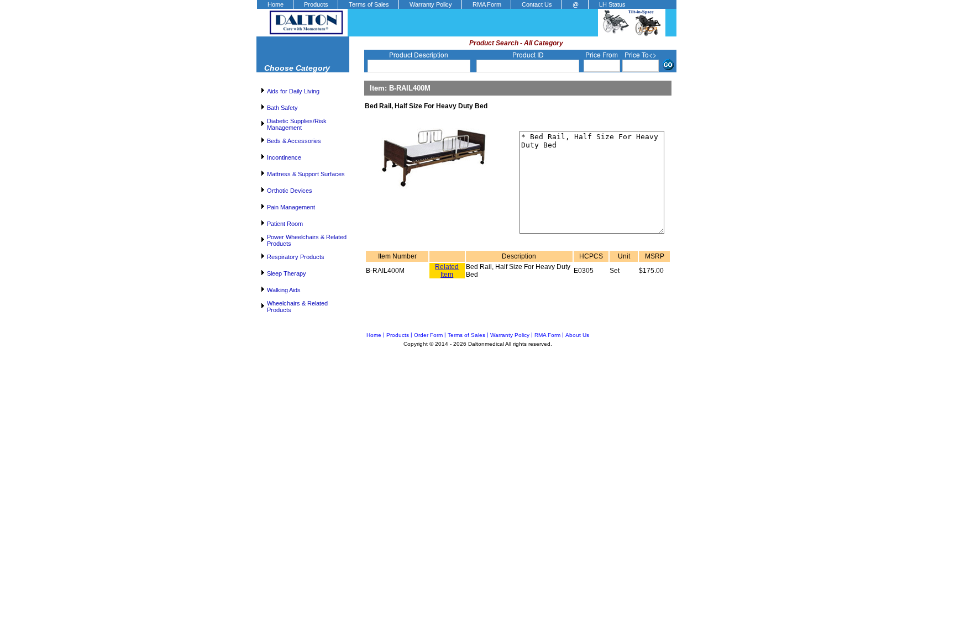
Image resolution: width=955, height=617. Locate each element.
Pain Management (291, 207)
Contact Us (537, 4)
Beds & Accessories (294, 141)
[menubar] (445, 4)
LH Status (612, 4)
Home (275, 4)
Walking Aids (284, 290)
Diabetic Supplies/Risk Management (297, 124)
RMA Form (487, 4)
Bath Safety (282, 107)
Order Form (428, 335)
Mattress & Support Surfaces (306, 174)
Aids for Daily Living (293, 91)
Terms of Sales (369, 4)
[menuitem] (274, 4)
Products (316, 4)
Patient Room (285, 223)
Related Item (447, 270)
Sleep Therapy (286, 273)
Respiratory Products (295, 257)
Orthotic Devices (289, 190)
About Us (577, 335)
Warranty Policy (431, 4)
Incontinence (284, 157)
